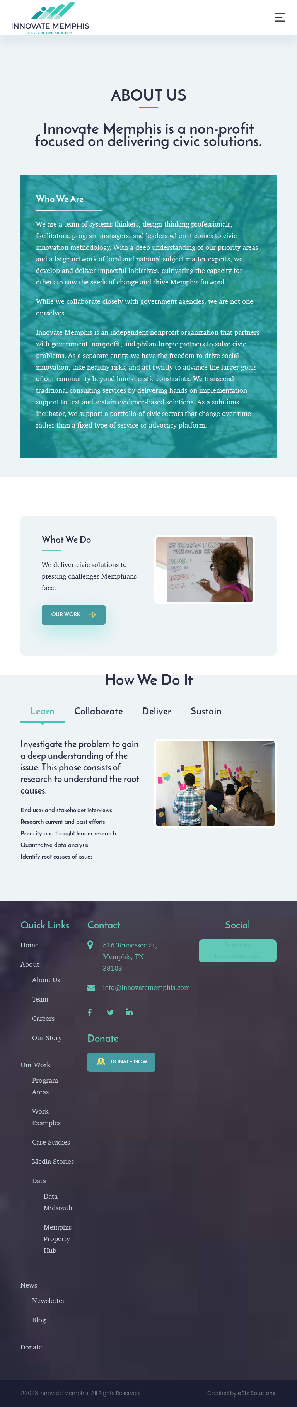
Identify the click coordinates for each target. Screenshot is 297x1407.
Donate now (129, 1062)
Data (39, 1181)
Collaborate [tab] (98, 712)
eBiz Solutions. (257, 1393)
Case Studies (51, 1142)
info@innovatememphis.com (146, 987)
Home (29, 945)
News (28, 1285)
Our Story (47, 1038)
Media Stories (53, 1161)
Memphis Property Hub (58, 1238)
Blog (39, 1320)
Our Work (35, 1065)
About (29, 964)
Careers (43, 1018)
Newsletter (48, 1300)
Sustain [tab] (206, 712)
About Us (46, 980)
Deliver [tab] (156, 712)
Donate (31, 1347)
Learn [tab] (42, 712)
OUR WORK (65, 615)
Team (40, 999)
